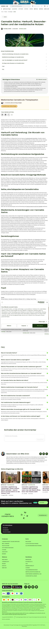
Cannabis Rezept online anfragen (9, 106)
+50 (36, 502)
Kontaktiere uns (42, 515)
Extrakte (15, 241)
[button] (37, 6)
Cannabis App (5, 561)
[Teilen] (12, 114)
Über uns (4, 567)
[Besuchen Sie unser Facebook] (29, 586)
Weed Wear (5, 559)
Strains (4, 549)
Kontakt (4, 565)
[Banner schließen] (47, 302)
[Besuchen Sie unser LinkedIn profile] (36, 586)
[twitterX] (8, 114)
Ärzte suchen (5, 545)
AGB (27, 563)
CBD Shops (4, 551)
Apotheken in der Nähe (7, 547)
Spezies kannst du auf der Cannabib (34, 206)
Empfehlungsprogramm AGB (33, 571)
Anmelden (42, 502)
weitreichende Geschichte (31, 138)
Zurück (5, 16)
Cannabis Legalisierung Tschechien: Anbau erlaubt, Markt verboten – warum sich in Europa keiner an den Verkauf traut (10, 490)
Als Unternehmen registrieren (33, 545)
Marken (4, 553)
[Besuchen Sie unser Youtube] (32, 586)
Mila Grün (4, 484)
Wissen (5, 11)
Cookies (28, 567)
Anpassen (24, 325)
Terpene (3, 331)
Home (2, 11)
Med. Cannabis (5, 543)
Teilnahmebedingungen (32, 569)
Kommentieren (40, 439)
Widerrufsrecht (30, 565)
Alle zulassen (40, 325)
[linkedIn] (5, 114)
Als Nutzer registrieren (32, 543)
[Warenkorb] (45, 6)
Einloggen (28, 541)
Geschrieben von (17, 454)
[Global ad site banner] (24, 2)
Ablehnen (9, 325)
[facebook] (2, 114)
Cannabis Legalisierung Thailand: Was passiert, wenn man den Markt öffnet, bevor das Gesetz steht (31, 489)
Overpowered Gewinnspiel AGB (33, 573)
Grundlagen (10, 11)
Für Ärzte (5, 527)
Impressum (28, 559)
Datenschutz (29, 561)
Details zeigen (42, 321)
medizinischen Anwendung (18, 217)
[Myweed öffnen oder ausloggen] (47, 6)
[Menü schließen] (2, 9)
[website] (40, 453)
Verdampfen (37, 239)
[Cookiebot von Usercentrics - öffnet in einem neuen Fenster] (38, 302)
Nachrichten (10, 484)
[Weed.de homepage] (4, 6)
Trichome (17, 147)
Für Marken (6, 529)
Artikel (14, 11)
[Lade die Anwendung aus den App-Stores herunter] (6, 586)
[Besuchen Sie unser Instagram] (25, 586)
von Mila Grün (7, 28)
